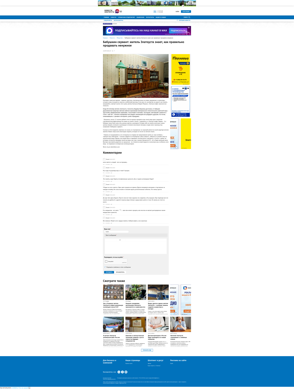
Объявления (140, 17)
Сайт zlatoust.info (107, 23)
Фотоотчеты (150, 17)
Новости (113, 17)
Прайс (171, 363)
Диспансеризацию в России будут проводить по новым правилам (157, 337)
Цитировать (108, 164)
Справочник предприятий (126, 17)
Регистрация (186, 11)
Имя (103, 164)
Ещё (169, 17)
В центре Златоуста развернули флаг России (111, 336)
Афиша (149, 363)
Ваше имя (107, 229)
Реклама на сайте (178, 360)
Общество (120, 38)
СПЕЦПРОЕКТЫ (108, 20)
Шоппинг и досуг (155, 360)
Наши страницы (132, 360)
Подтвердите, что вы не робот (113, 257)
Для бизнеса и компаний (109, 361)
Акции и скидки (161, 17)
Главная (106, 17)
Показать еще (147, 350)
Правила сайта (128, 363)
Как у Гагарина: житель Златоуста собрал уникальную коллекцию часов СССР (113, 305)
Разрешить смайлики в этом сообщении (118, 267)
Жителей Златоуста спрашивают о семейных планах (178, 337)
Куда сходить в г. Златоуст (154, 365)
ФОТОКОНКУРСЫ (118, 20)
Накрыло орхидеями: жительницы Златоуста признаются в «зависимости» (135, 305)
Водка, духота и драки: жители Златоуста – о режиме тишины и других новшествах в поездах (158, 306)
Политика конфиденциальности (109, 379)
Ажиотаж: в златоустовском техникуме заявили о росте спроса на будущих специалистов (135, 338)
